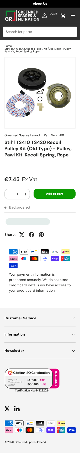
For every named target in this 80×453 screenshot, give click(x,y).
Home (8, 46)
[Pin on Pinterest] (41, 235)
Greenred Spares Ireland (22, 135)
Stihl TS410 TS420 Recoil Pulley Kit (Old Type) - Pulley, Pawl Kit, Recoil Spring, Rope (37, 50)
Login (54, 13)
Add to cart (54, 194)
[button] (63, 15)
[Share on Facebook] (31, 235)
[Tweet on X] (22, 235)
